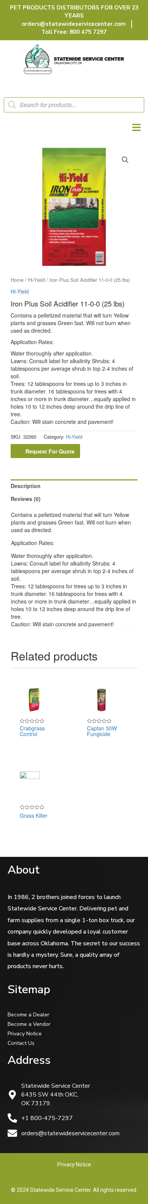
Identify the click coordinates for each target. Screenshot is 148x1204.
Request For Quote (50, 451)
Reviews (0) (26, 498)
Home (17, 279)
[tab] (74, 485)
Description (26, 486)
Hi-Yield (36, 279)
